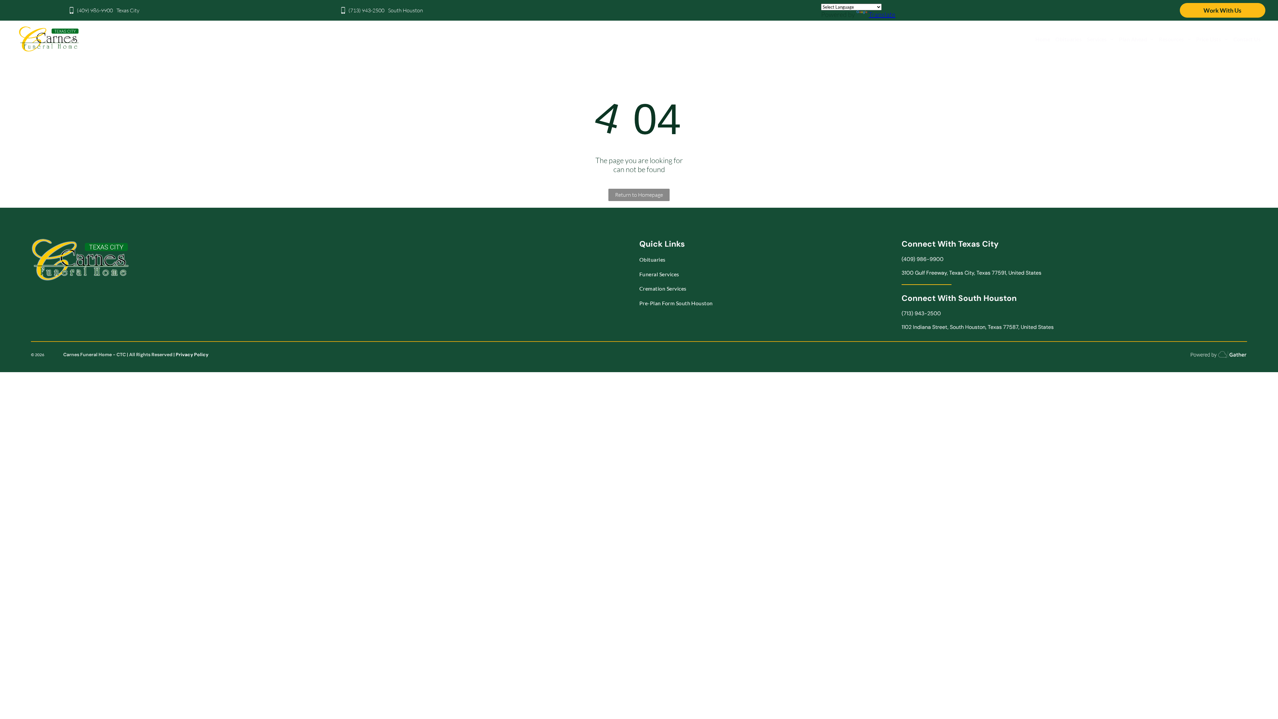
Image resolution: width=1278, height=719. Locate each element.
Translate (882, 14)
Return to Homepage (639, 194)
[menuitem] (1043, 39)
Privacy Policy (192, 355)
